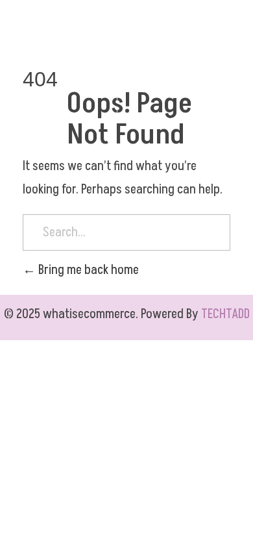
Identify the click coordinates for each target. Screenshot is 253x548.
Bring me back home (87, 270)
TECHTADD (225, 314)
